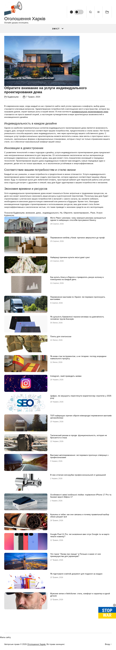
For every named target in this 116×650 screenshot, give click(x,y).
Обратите (68, 213)
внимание (30, 213)
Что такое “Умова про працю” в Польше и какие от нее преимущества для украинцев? (75, 555)
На (61, 213)
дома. (38, 213)
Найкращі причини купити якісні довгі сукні (70, 257)
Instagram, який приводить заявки (65, 376)
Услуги (99, 213)
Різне (92, 213)
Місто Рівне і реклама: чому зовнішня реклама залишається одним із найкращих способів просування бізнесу (78, 219)
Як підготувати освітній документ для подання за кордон (76, 574)
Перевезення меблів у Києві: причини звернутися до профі (77, 237)
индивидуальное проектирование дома (90, 111)
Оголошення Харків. (36, 644)
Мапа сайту (5, 637)
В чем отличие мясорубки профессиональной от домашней (78, 475)
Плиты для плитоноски (60, 336)
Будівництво (13, 97)
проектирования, (81, 213)
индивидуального (51, 213)
